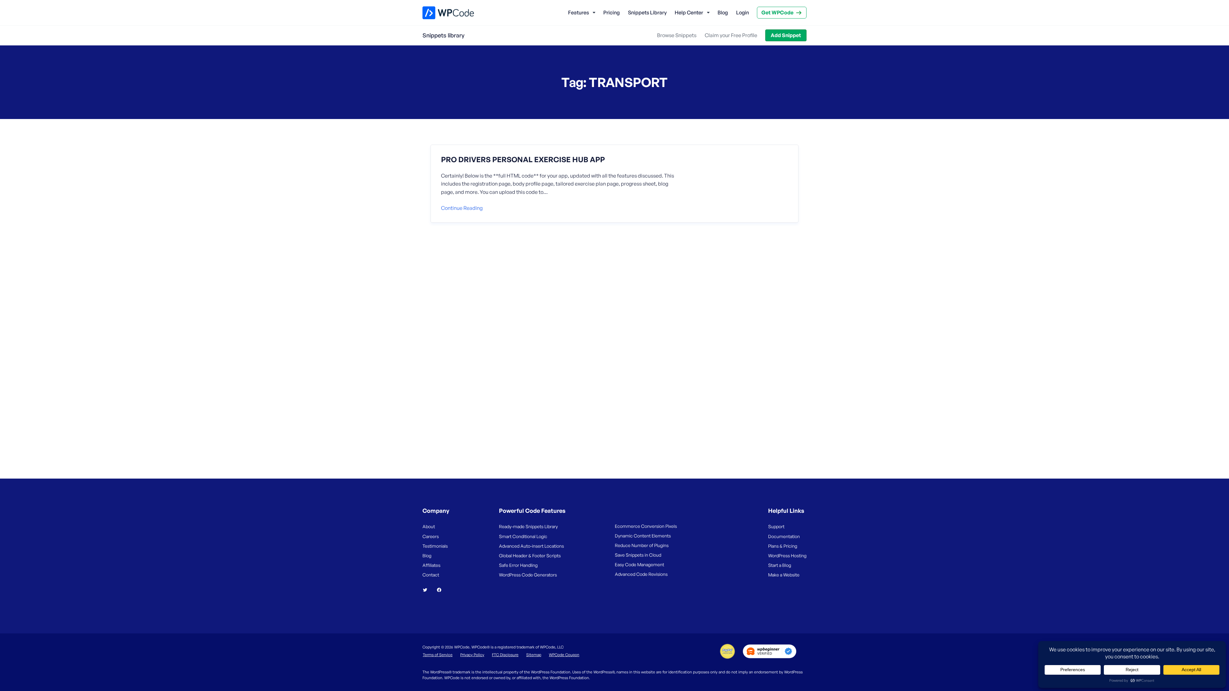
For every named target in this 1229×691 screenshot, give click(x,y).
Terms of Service (438, 654)
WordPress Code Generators (528, 574)
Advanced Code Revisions (641, 574)
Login (742, 12)
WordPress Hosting (787, 555)
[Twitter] (427, 589)
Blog (723, 12)
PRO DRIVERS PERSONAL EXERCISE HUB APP (523, 159)
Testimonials (435, 546)
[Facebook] (442, 589)
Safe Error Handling (518, 565)
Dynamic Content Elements (643, 535)
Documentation (784, 536)
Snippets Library (647, 12)
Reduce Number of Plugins (642, 545)
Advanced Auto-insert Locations (531, 546)
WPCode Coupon (564, 654)
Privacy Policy (472, 654)
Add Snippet (786, 35)
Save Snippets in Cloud (638, 555)
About (428, 526)
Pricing (611, 12)
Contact (430, 574)
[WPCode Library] (442, 12)
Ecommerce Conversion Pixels (646, 526)
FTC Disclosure (505, 654)
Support (776, 526)
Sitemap (533, 654)
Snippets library (443, 35)
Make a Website (783, 574)
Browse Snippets (676, 35)
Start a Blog (779, 565)
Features (578, 12)
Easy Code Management (639, 564)
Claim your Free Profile (731, 35)
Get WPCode (777, 12)
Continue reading (462, 208)
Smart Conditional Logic (523, 536)
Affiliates (431, 565)
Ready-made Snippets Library (528, 526)
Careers (430, 536)
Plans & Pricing (782, 546)
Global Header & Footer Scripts (530, 555)
